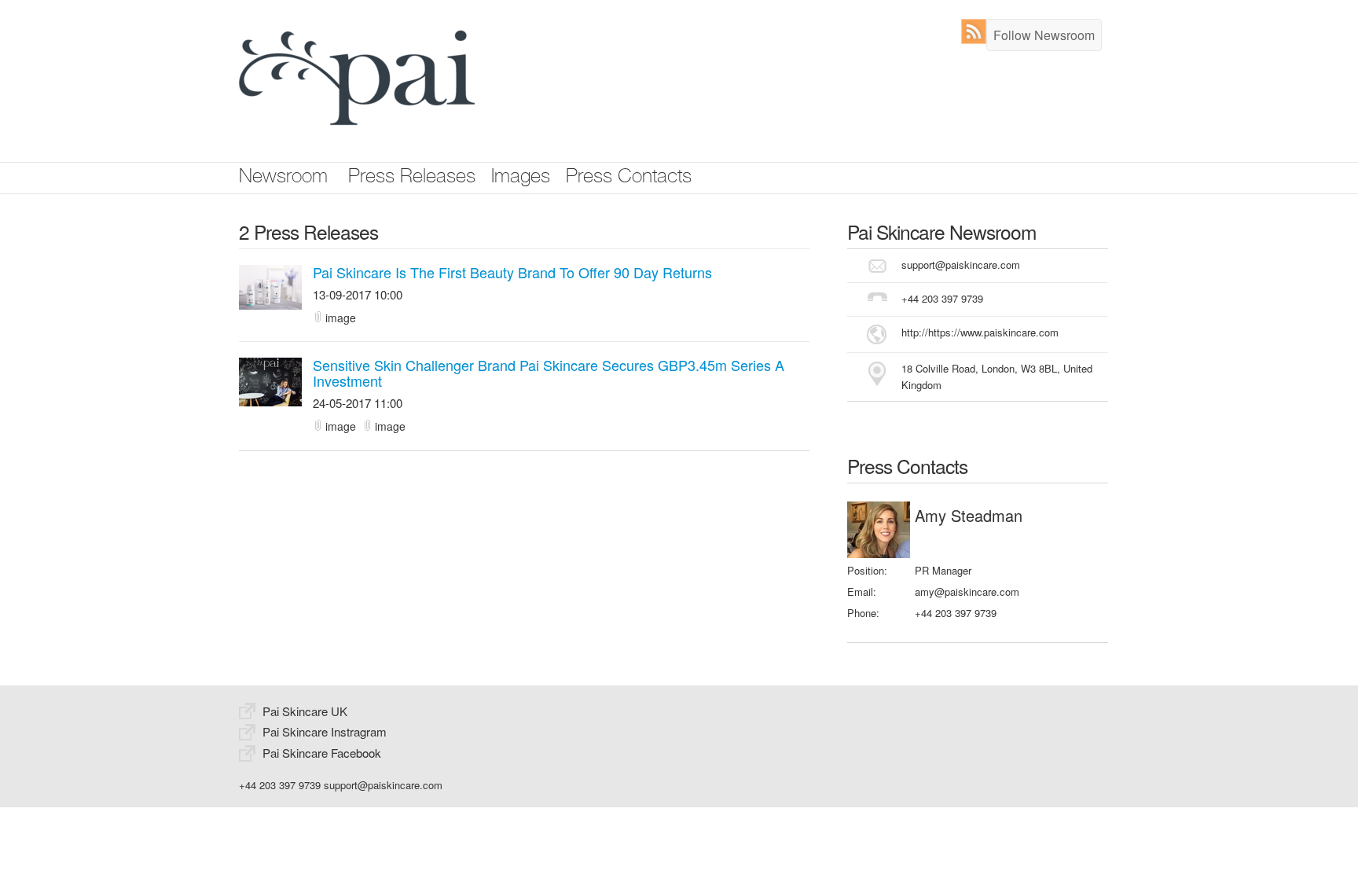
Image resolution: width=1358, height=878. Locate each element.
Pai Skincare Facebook (321, 752)
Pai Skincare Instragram (324, 731)
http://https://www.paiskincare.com (980, 332)
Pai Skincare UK (304, 711)
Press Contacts (629, 178)
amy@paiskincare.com (967, 591)
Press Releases (411, 178)
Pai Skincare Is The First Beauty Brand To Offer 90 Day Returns (512, 272)
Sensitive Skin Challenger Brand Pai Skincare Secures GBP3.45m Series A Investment (548, 373)
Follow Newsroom (1044, 35)
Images (520, 178)
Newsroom (283, 178)
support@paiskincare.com (960, 264)
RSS (977, 31)
